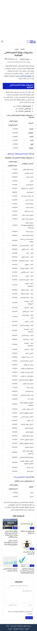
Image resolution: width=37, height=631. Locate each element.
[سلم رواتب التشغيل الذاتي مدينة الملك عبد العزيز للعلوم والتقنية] (27, 562)
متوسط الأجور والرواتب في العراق (17, 153)
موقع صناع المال (26, 76)
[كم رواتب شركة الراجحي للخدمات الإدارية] (10, 562)
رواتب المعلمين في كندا (21, 477)
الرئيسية (27, 628)
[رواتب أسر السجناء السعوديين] (27, 545)
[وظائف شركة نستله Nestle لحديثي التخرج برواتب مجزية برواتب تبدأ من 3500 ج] (10, 524)
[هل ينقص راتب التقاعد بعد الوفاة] (27, 524)
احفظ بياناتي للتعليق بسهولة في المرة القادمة (20, 612)
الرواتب (32, 528)
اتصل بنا (10, 628)
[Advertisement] (18, 19)
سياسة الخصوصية (18, 628)
